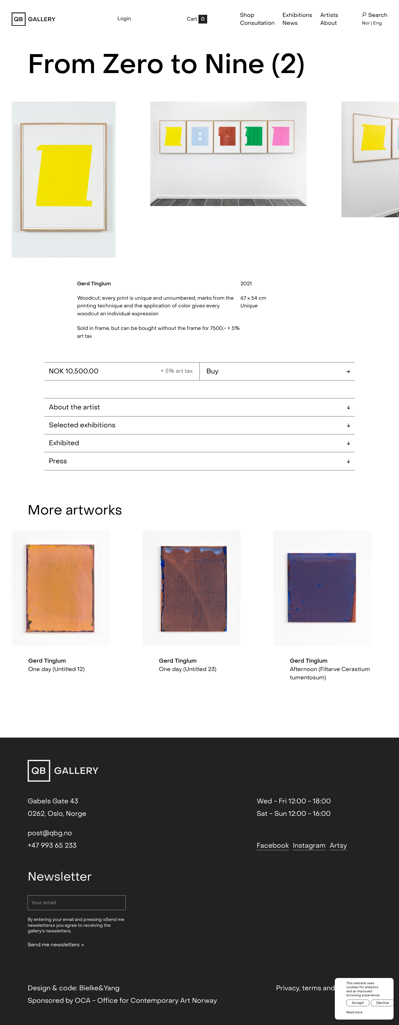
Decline (382, 1003)
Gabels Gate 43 (53, 801)
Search (377, 15)
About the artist (199, 407)
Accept (358, 1003)
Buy (278, 371)
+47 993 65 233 (52, 845)
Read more (354, 1012)
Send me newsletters (56, 945)
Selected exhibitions (199, 425)
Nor (366, 23)
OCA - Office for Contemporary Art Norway (146, 1000)
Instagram (309, 845)
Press (199, 461)
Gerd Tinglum (94, 284)
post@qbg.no (50, 833)
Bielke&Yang (99, 988)
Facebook (273, 845)
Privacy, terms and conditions (323, 988)
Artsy (338, 845)
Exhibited (199, 443)
